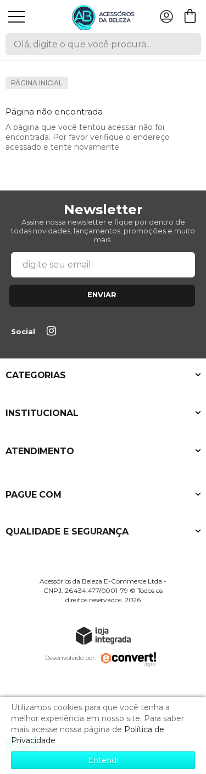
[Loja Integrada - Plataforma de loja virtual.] (103, 635)
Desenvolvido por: (70, 658)
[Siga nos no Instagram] (53, 332)
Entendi (103, 760)
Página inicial (37, 83)
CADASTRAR (102, 296)
